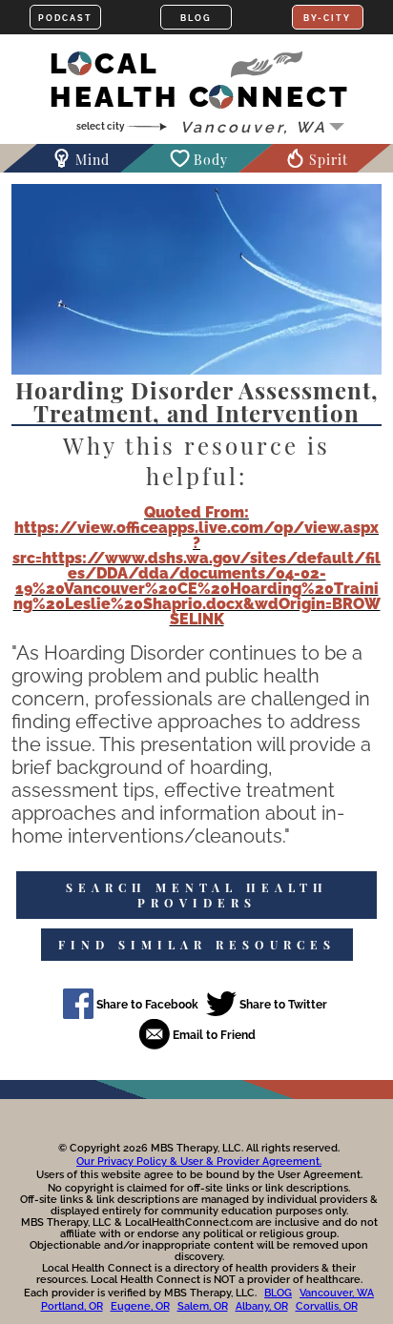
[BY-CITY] (327, 17)
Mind (92, 160)
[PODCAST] (65, 17)
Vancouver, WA (337, 1293)
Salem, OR (202, 1306)
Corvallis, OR (327, 1306)
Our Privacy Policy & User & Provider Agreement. (198, 1161)
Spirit (328, 160)
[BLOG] (196, 17)
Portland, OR (72, 1306)
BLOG (278, 1293)
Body (211, 160)
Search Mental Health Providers (197, 895)
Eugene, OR (140, 1306)
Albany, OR (262, 1306)
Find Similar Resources (197, 944)
